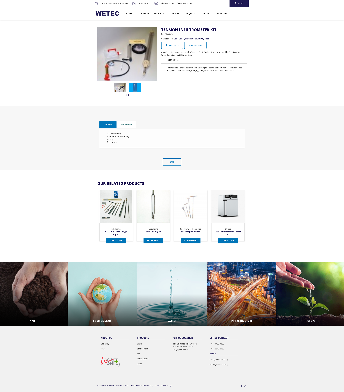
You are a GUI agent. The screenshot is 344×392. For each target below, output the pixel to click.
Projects (190, 13)
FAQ (103, 348)
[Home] (107, 13)
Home (129, 13)
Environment (142, 348)
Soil (175, 38)
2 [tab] (128, 95)
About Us (144, 13)
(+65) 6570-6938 (121, 3)
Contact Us (220, 13)
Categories (166, 38)
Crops (139, 363)
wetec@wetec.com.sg (186, 3)
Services (175, 13)
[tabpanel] (119, 87)
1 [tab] (126, 95)
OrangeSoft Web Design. (163, 385)
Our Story (105, 343)
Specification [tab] (126, 124)
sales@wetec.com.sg (168, 3)
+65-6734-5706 (144, 3)
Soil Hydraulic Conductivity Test (194, 38)
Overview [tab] (108, 124)
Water (139, 343)
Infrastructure (142, 358)
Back (172, 162)
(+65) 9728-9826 (107, 3)
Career (205, 13)
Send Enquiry (195, 45)
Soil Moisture (167, 34)
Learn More (116, 240)
